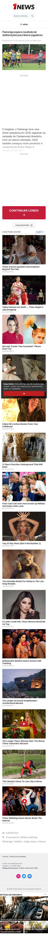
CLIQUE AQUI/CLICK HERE (28, 868)
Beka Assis (37, 41)
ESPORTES (12, 833)
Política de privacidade (18, 856)
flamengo (7, 841)
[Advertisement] (24, 101)
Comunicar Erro (22, 225)
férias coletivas (29, 837)
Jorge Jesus (30, 841)
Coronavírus (12, 837)
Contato (5, 856)
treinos (42, 841)
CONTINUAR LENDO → (24, 213)
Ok (24, 394)
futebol (18, 841)
